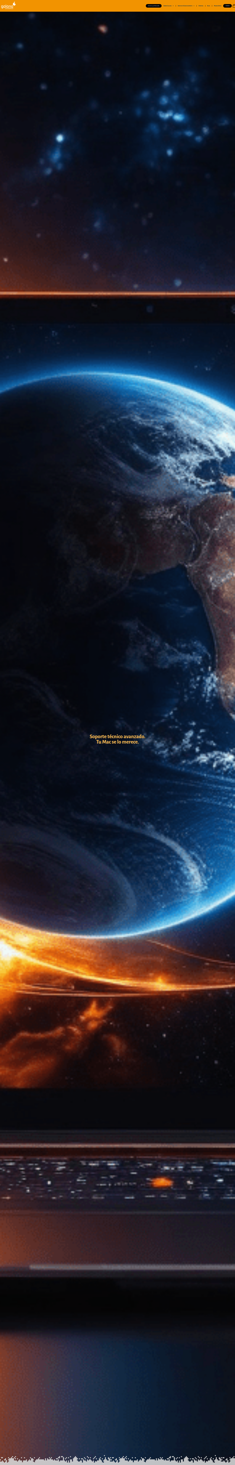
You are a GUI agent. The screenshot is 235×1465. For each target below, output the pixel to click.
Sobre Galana (167, 5)
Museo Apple (217, 5)
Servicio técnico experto (185, 5)
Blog (208, 5)
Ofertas (201, 5)
